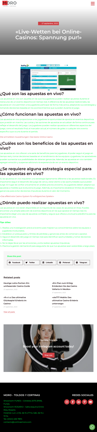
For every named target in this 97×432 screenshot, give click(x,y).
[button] (15, 262)
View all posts (9, 312)
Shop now (48, 355)
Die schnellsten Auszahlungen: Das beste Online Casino (26, 137)
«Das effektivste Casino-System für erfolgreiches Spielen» (27, 196)
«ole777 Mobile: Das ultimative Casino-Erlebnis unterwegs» (65, 300)
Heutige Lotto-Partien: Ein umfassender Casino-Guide (17, 284)
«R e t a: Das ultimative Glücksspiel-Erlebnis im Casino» (15, 300)
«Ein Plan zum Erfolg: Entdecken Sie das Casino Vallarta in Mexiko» (64, 286)
